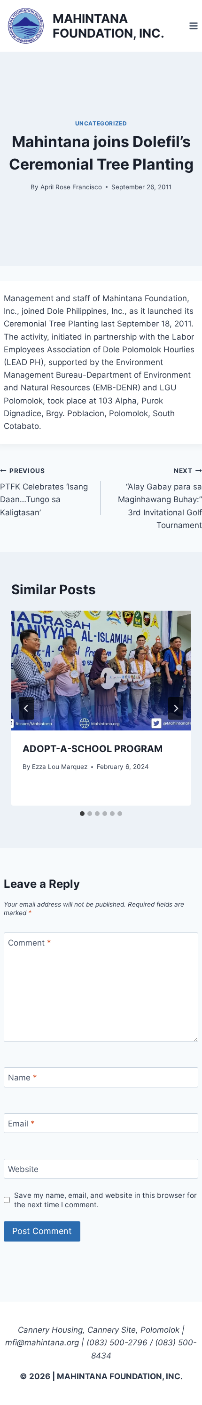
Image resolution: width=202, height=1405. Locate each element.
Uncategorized (101, 123)
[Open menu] (193, 25)
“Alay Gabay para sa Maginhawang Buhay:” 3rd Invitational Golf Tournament (160, 498)
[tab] (82, 813)
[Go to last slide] (26, 708)
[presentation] (101, 670)
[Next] (175, 708)
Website (23, 1169)
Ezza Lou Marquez (59, 766)
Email (21, 1123)
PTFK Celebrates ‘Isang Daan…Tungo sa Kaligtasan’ (44, 492)
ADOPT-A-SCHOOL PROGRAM (93, 748)
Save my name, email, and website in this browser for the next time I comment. (105, 1200)
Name (22, 1077)
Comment (29, 942)
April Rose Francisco (71, 187)
